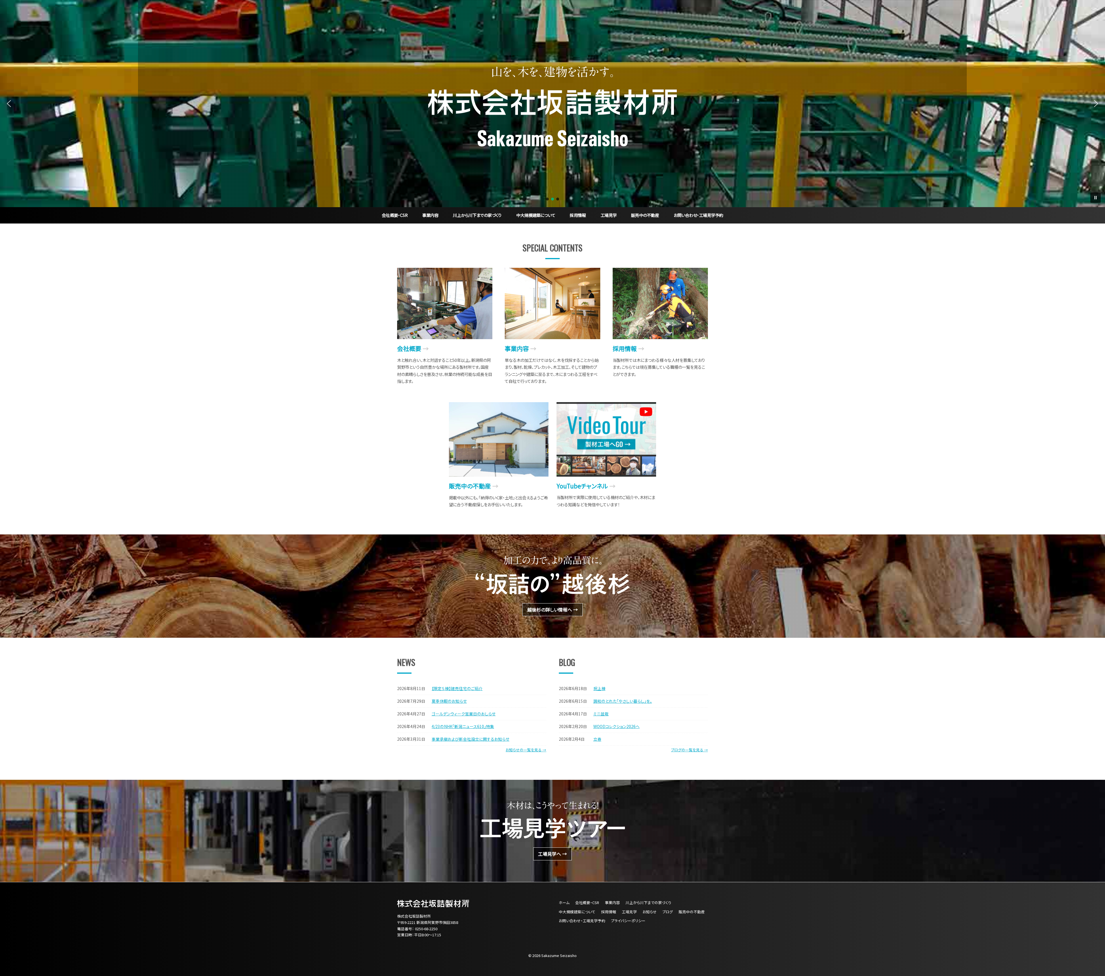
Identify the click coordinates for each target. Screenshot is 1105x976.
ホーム (564, 902)
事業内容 (430, 215)
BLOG (567, 662)
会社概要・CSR (395, 215)
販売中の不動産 (645, 215)
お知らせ (650, 911)
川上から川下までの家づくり (477, 215)
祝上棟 (599, 688)
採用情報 (578, 215)
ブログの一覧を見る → (689, 749)
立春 (597, 739)
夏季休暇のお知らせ (449, 701)
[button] (9, 103)
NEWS (406, 662)
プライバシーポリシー (628, 920)
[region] (552, 103)
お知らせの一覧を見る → (526, 749)
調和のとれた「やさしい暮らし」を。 (622, 701)
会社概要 (409, 348)
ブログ (667, 911)
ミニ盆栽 (601, 714)
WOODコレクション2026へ (616, 726)
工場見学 (609, 215)
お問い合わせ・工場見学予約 (698, 215)
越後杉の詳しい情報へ (549, 609)
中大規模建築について (535, 215)
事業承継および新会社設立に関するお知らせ (470, 739)
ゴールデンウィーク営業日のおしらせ (464, 714)
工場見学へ (549, 853)
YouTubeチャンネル (582, 486)
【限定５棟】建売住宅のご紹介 (457, 688)
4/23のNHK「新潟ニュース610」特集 (463, 726)
